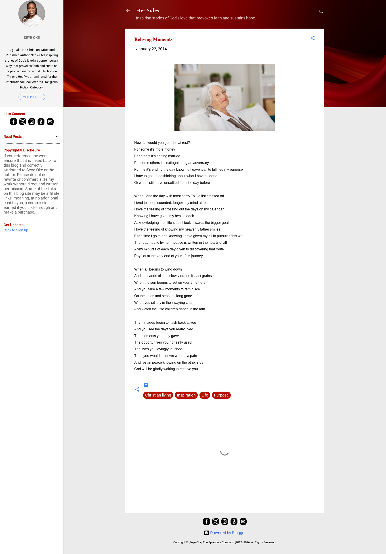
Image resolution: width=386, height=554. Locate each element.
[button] (312, 38)
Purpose (221, 395)
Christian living (158, 395)
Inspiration (186, 395)
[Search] (321, 12)
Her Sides (147, 10)
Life (204, 395)
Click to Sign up (16, 230)
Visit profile (31, 97)
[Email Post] (146, 386)
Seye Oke (32, 38)
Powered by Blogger (227, 532)
